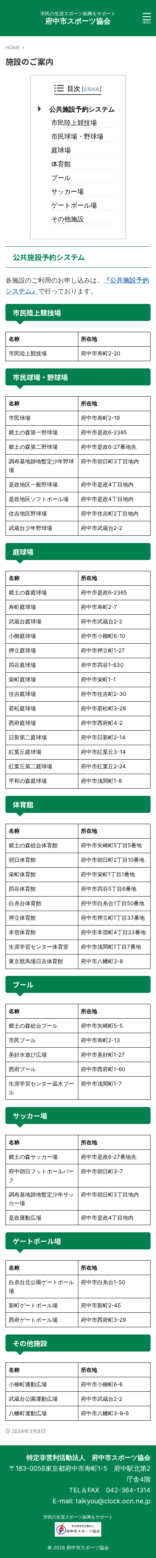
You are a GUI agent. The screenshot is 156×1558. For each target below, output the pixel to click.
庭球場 (61, 150)
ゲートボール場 (74, 205)
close (91, 88)
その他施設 (67, 219)
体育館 (61, 164)
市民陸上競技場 (74, 122)
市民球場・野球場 (77, 136)
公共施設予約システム (82, 109)
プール (61, 177)
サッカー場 (67, 191)
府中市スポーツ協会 (81, 21)
